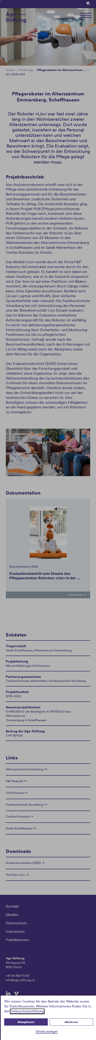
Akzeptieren (25, 1022)
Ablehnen (71, 1022)
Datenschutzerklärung (27, 1011)
